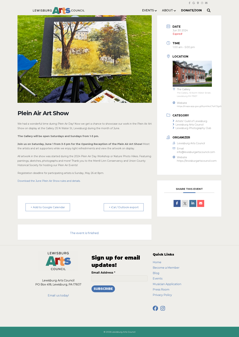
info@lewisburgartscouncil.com (196, 152)
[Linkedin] (192, 203)
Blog (156, 273)
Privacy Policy (162, 295)
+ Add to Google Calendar (48, 207)
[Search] (206, 10)
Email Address (103, 272)
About (167, 10)
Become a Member (166, 267)
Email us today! (58, 295)
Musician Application (167, 284)
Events (157, 278)
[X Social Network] (184, 203)
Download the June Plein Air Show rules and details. (48, 180)
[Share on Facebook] (177, 203)
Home (157, 262)
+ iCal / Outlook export (124, 207)
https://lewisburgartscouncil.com (197, 160)
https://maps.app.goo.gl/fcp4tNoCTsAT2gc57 (200, 106)
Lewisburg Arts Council (189, 124)
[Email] (200, 203)
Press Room (161, 289)
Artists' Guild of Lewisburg (191, 121)
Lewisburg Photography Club (193, 128)
